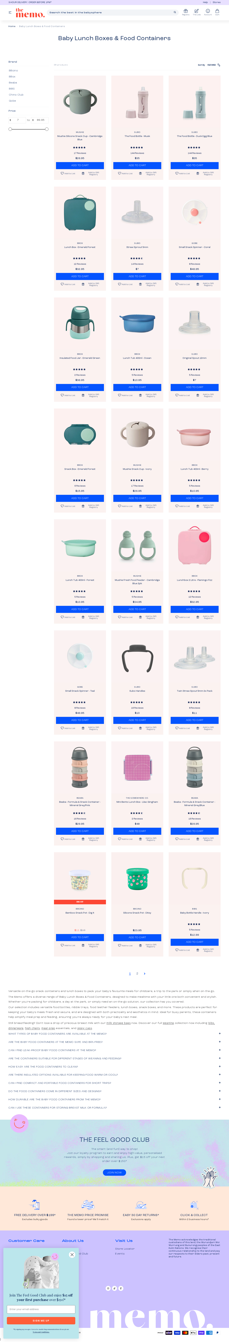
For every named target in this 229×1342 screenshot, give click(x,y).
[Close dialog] (72, 1254)
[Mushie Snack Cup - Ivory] (137, 434)
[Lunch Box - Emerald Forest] (80, 213)
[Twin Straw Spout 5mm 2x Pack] (195, 656)
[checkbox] (28, 71)
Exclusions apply (141, 1219)
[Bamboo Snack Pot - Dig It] (80, 878)
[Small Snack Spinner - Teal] (80, 656)
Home (11, 26)
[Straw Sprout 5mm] (137, 213)
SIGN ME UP (41, 1320)
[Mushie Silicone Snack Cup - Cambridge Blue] (80, 102)
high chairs (32, 1028)
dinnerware (15, 1028)
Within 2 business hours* (194, 1219)
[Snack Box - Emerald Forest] (80, 434)
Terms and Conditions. (41, 1332)
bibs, (211, 1023)
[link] (41, 1271)
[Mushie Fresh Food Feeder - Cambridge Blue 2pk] (137, 545)
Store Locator (125, 1249)
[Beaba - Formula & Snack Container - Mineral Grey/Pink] (80, 767)
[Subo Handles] (137, 656)
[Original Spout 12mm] (195, 323)
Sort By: (207, 65)
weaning (168, 1023)
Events (120, 1253)
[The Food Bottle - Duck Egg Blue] (195, 102)
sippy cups (84, 1028)
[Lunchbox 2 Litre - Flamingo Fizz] (195, 545)
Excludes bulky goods (35, 1219)
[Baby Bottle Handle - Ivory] (195, 878)
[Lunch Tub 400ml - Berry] (195, 434)
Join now (114, 1172)
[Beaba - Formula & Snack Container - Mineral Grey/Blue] (195, 767)
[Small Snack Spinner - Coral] (195, 213)
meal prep (48, 1028)
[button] (92, 173)
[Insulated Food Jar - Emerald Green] (80, 323)
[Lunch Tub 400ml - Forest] (80, 545)
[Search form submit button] (175, 12)
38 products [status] (61, 65)
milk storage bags (118, 1023)
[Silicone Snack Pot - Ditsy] (137, 878)
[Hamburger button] (10, 12)
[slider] (10, 129)
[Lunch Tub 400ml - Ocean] (137, 323)
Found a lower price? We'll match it (87, 1219)
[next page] (144, 973)
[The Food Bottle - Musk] (137, 102)
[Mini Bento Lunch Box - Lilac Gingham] (137, 767)
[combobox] (113, 12)
